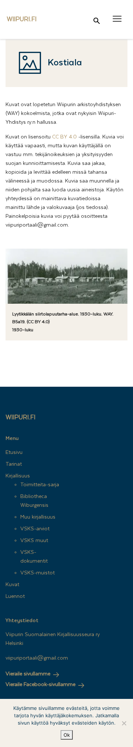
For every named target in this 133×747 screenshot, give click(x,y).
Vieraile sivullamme (28, 674)
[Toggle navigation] (117, 19)
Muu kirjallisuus (37, 517)
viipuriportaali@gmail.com (37, 658)
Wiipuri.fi (20, 417)
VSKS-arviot (35, 529)
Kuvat (12, 585)
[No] (123, 723)
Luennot (15, 596)
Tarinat (14, 464)
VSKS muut (34, 541)
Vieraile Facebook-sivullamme (40, 685)
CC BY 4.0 (64, 137)
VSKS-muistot (37, 573)
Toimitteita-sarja (39, 485)
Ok (67, 735)
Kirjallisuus (18, 476)
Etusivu (14, 452)
